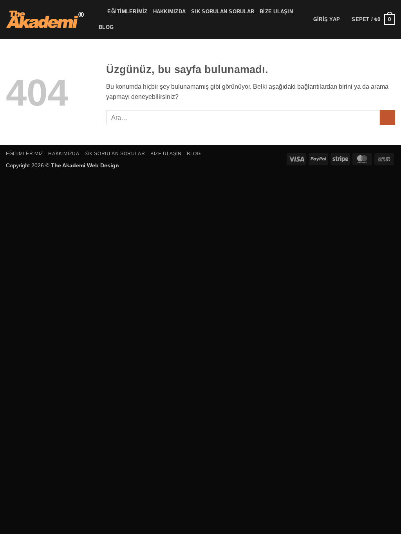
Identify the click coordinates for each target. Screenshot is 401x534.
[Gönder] (387, 117)
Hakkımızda (169, 11)
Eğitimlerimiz (127, 11)
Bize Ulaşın (276, 11)
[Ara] (99, 11)
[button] (326, 19)
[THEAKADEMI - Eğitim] (45, 19)
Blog (106, 27)
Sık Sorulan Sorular (222, 11)
